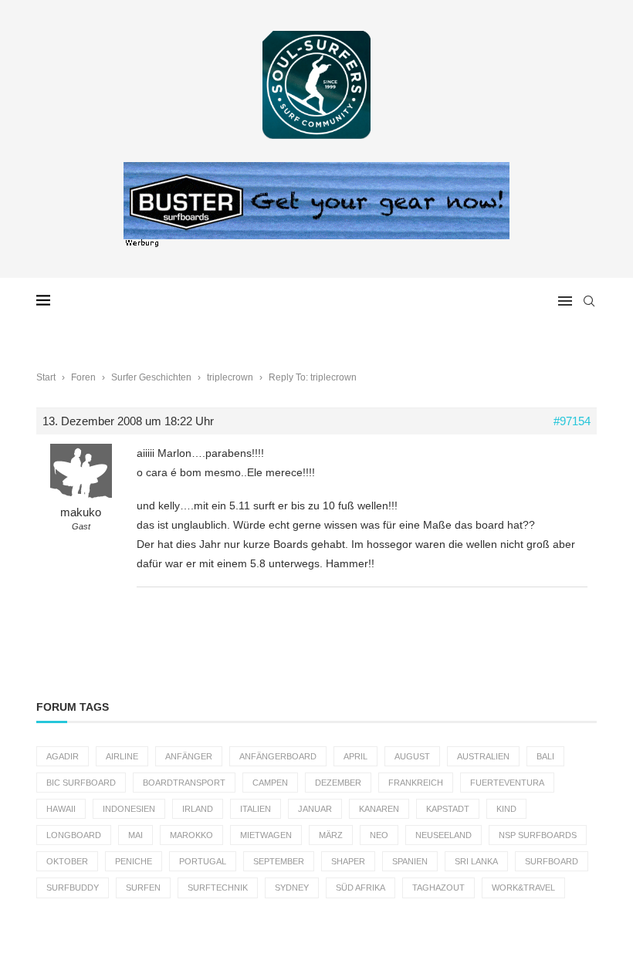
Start (46, 377)
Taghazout (438, 887)
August (412, 756)
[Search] (589, 301)
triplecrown (230, 377)
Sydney (292, 887)
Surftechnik (218, 887)
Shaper (348, 861)
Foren (83, 377)
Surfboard (551, 861)
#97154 (572, 421)
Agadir (62, 756)
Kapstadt (447, 808)
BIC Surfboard (81, 782)
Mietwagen (266, 835)
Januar (315, 808)
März (331, 835)
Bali (545, 756)
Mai (135, 835)
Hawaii (61, 808)
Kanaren (379, 808)
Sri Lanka (476, 861)
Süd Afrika (360, 887)
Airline (122, 756)
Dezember (338, 782)
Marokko (191, 835)
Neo (379, 835)
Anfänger (188, 756)
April (355, 756)
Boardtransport (184, 782)
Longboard (73, 835)
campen (270, 782)
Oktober (67, 861)
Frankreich (415, 782)
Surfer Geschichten (151, 377)
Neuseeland (443, 835)
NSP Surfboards (538, 835)
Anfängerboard (277, 756)
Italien (255, 808)
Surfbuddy (72, 887)
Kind (506, 808)
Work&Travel (523, 887)
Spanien (410, 861)
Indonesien (129, 808)
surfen (143, 887)
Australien (483, 756)
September (278, 861)
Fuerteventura (507, 782)
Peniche (133, 861)
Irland (197, 808)
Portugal (202, 861)
